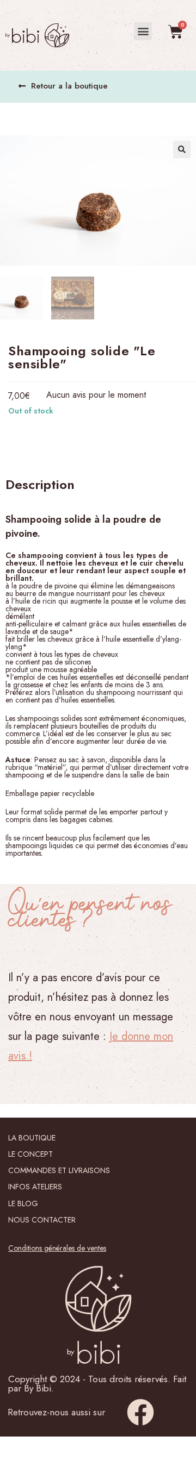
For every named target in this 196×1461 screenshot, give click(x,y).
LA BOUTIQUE (32, 1137)
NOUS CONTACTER (42, 1219)
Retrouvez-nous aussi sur (56, 1412)
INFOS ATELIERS (35, 1186)
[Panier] (175, 32)
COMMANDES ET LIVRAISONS (59, 1170)
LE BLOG (23, 1203)
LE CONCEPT (30, 1154)
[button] (143, 31)
